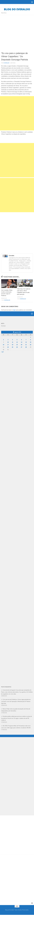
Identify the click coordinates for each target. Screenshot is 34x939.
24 (8, 347)
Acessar (3, 325)
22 (30, 344)
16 (3, 344)
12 (17, 342)
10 (8, 342)
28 (26, 347)
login (14, 310)
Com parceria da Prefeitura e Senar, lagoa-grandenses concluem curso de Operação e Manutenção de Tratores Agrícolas (16, 701)
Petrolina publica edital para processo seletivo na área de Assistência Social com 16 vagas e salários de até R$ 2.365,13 (16, 718)
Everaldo (6, 63)
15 (30, 342)
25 (12, 347)
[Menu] (32, 2)
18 (12, 344)
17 (8, 344)
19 (17, 344)
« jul (2, 351)
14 (26, 342)
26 (17, 347)
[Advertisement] (17, 34)
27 (21, 347)
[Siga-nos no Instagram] (32, 314)
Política (3, 13)
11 (12, 342)
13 (21, 342)
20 (21, 344)
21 (26, 344)
